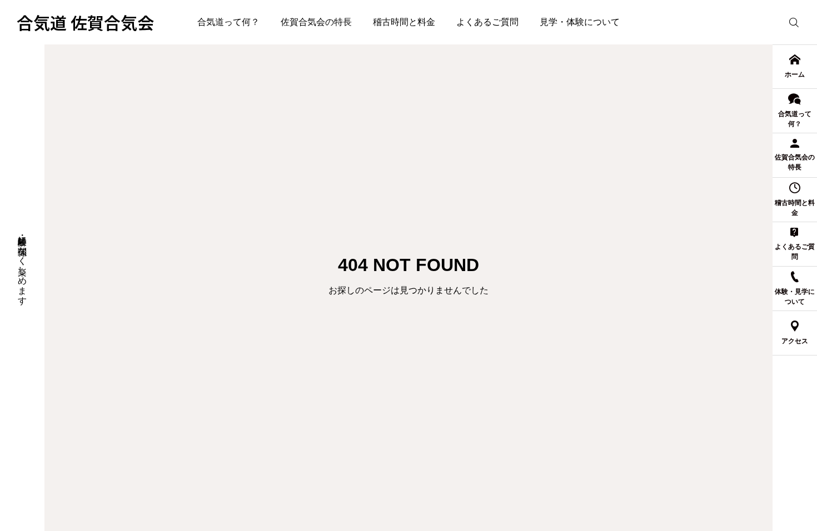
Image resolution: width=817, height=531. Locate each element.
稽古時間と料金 (404, 22)
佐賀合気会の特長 (316, 22)
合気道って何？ (228, 22)
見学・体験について (580, 22)
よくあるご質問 (487, 22)
